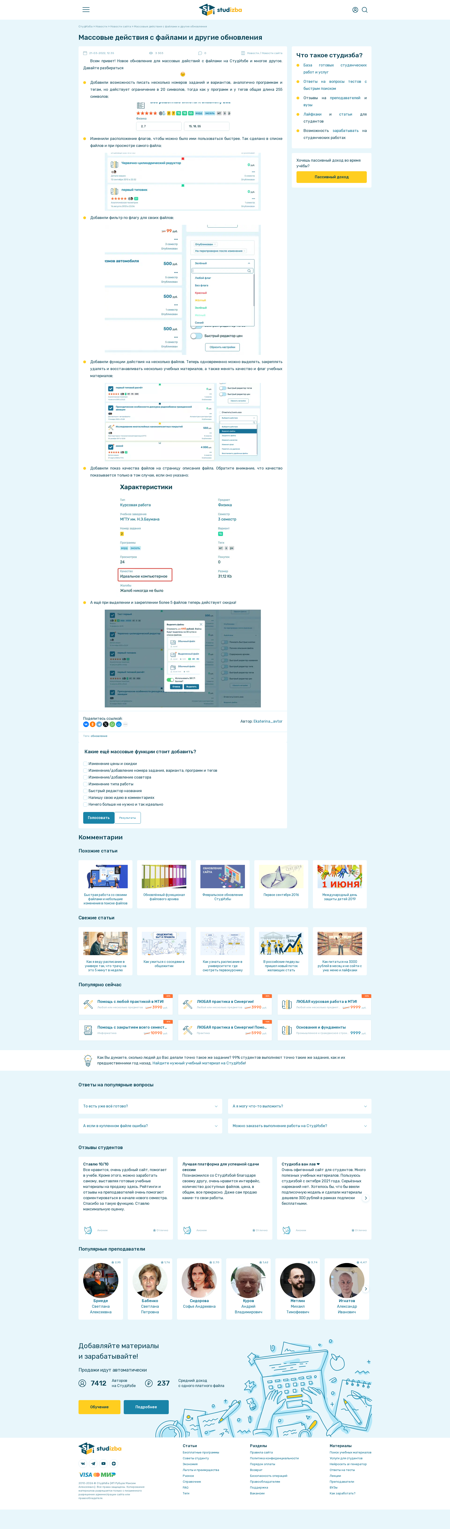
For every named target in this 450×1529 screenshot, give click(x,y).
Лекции (335, 1476)
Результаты (127, 817)
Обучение (99, 1407)
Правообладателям (265, 1481)
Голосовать (99, 817)
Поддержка (259, 1487)
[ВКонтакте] (86, 724)
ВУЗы (334, 1487)
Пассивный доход (332, 177)
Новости (253, 53)
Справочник (192, 1481)
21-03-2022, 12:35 (101, 53)
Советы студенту (196, 1458)
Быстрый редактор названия (115, 791)
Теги (186, 1493)
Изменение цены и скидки (113, 763)
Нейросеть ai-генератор (348, 1464)
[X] (106, 724)
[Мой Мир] (119, 724)
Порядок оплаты (262, 1464)
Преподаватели (342, 1481)
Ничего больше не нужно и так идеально (126, 804)
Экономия (190, 1464)
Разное (188, 1476)
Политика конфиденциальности (274, 1458)
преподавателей (345, 98)
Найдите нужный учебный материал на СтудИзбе (199, 1063)
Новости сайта (272, 53)
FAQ (185, 1487)
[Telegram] (99, 724)
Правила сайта (261, 1452)
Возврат (256, 1470)
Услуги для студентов (346, 1458)
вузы (308, 105)
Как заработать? (343, 1493)
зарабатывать (346, 130)
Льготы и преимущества (201, 1470)
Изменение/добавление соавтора (120, 777)
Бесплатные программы (201, 1452)
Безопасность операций (268, 1476)
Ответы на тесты (342, 1470)
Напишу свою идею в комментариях (121, 797)
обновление (99, 736)
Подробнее (146, 1407)
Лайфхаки (313, 114)
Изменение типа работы (111, 784)
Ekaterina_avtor (268, 721)
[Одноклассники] (92, 724)
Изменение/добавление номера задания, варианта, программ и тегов (153, 770)
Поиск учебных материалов (350, 1452)
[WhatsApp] (112, 724)
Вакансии (257, 1493)
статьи (345, 114)
